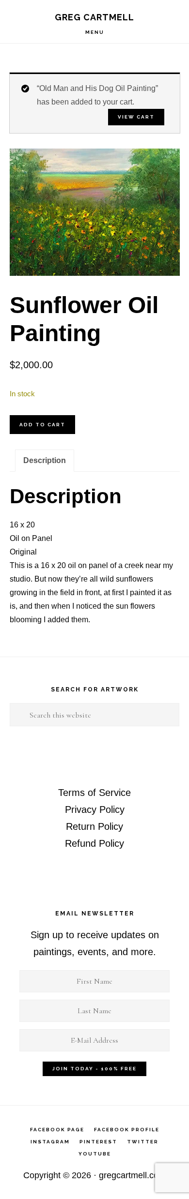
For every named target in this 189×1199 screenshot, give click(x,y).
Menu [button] (94, 32)
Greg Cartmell (94, 17)
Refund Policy (94, 843)
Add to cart (42, 424)
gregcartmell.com (132, 1175)
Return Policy (94, 826)
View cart (136, 117)
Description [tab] (44, 460)
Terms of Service (94, 792)
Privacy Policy (95, 809)
